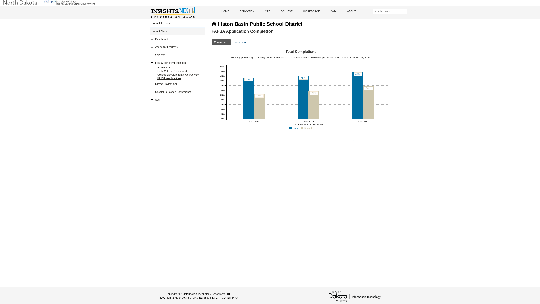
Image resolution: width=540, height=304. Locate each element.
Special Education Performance (173, 92)
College (287, 11)
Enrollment (163, 67)
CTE (267, 11)
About (351, 11)
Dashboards (162, 39)
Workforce (311, 11)
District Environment (166, 84)
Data (333, 11)
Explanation (240, 42)
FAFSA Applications (169, 78)
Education (247, 11)
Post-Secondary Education (170, 62)
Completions (221, 42)
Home (225, 11)
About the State (162, 23)
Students (160, 55)
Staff (157, 99)
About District (160, 31)
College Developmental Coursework (178, 74)
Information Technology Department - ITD (207, 294)
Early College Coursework (172, 71)
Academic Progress (166, 47)
